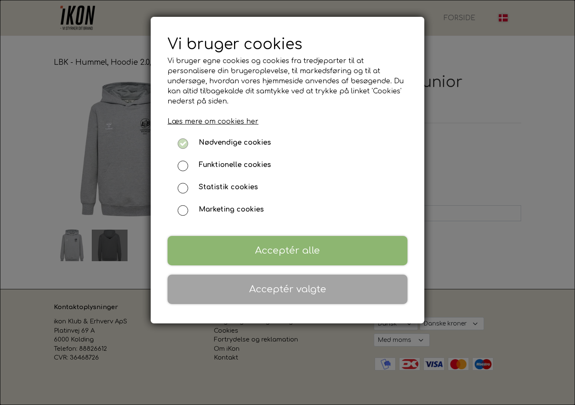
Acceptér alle (287, 250)
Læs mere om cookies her (213, 121)
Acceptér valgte (287, 289)
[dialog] (287, 202)
